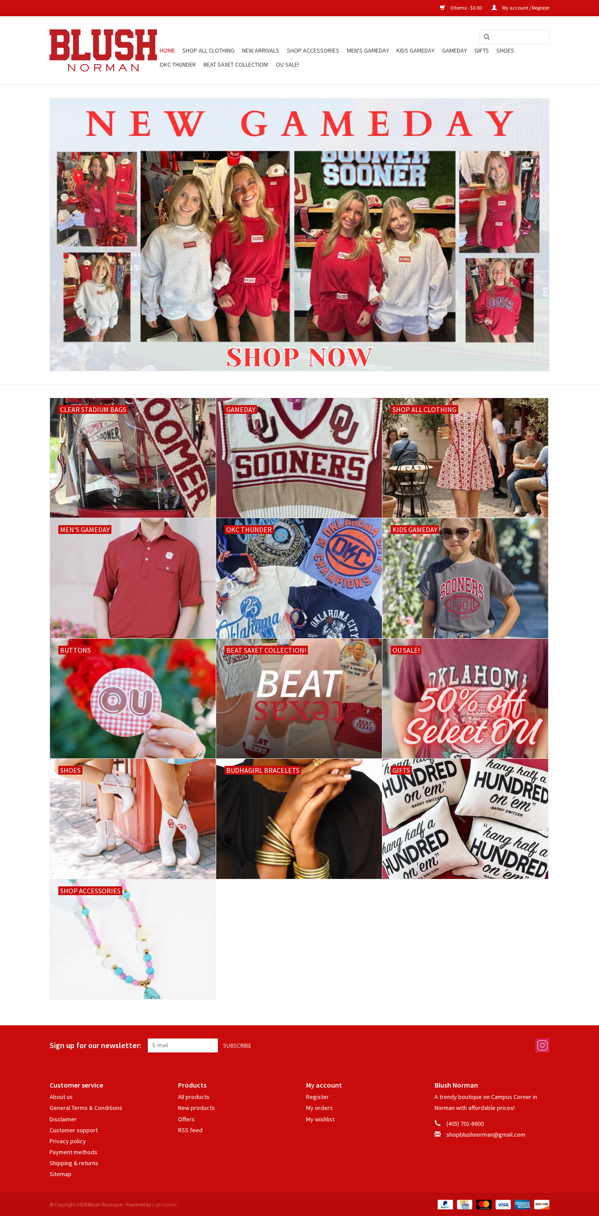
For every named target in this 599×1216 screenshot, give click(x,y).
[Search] (486, 37)
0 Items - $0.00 (466, 7)
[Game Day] (299, 235)
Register (317, 1097)
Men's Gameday (368, 50)
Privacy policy (68, 1141)
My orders (319, 1108)
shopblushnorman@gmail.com (485, 1134)
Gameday (454, 50)
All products (194, 1097)
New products (196, 1108)
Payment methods (73, 1152)
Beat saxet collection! (235, 64)
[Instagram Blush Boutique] (542, 1045)
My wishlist (320, 1119)
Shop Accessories (313, 50)
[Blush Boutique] (103, 50)
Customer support (74, 1130)
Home (167, 50)
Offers (186, 1119)
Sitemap (60, 1174)
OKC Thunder (178, 64)
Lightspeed (164, 1204)
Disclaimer (63, 1119)
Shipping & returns (74, 1163)
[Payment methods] (444, 1204)
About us (61, 1097)
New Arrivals (260, 50)
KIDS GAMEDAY (415, 50)
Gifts (481, 50)
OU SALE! (287, 64)
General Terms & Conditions (86, 1108)
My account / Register (525, 7)
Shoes (505, 50)
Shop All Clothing (208, 50)
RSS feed (190, 1130)
